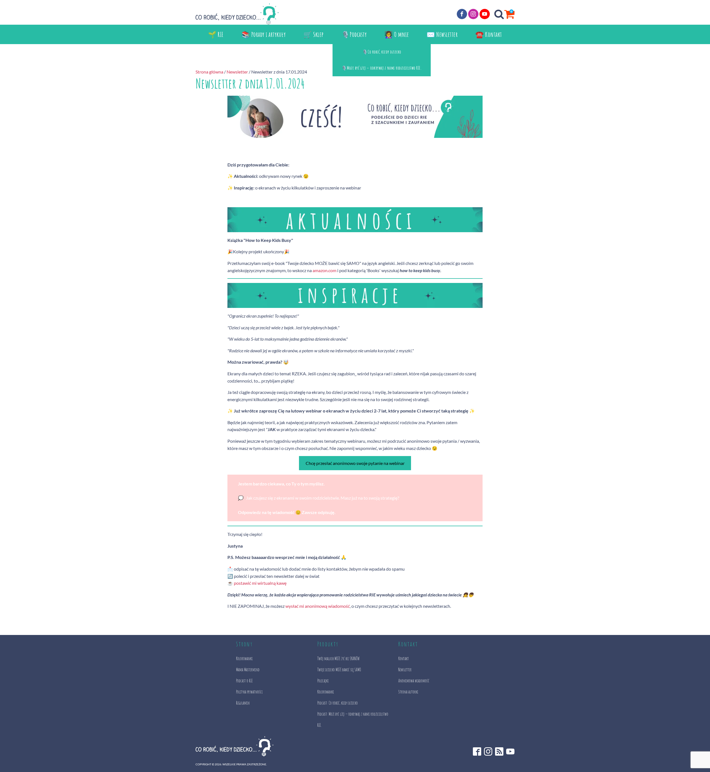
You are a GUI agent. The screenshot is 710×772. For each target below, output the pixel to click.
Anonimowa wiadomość (413, 681)
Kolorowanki (244, 658)
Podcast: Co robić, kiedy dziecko (337, 703)
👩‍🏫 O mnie (396, 34)
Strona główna (209, 71)
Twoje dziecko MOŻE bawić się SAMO (339, 669)
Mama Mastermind (248, 669)
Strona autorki (408, 692)
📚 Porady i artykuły (264, 34)
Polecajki (323, 681)
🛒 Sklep (313, 34)
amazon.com (324, 270)
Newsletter (237, 71)
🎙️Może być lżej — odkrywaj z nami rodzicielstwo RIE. (381, 68)
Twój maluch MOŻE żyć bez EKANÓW (338, 658)
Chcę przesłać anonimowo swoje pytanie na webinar (355, 463)
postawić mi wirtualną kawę (260, 583)
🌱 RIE (216, 34)
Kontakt (403, 658)
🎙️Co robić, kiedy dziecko (381, 52)
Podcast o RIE (244, 681)
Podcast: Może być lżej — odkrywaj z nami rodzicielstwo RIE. (352, 719)
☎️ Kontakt (488, 34)
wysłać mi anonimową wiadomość (317, 606)
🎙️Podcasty (354, 34)
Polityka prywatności (249, 692)
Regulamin (243, 703)
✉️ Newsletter (442, 34)
